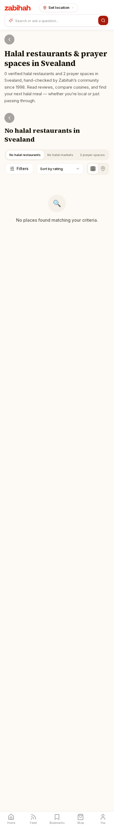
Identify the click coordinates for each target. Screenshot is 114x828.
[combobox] (55, 20)
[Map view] (103, 169)
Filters (22, 168)
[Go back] (9, 39)
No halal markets (60, 155)
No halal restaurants (25, 155)
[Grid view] (93, 169)
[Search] (103, 20)
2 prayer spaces (92, 155)
